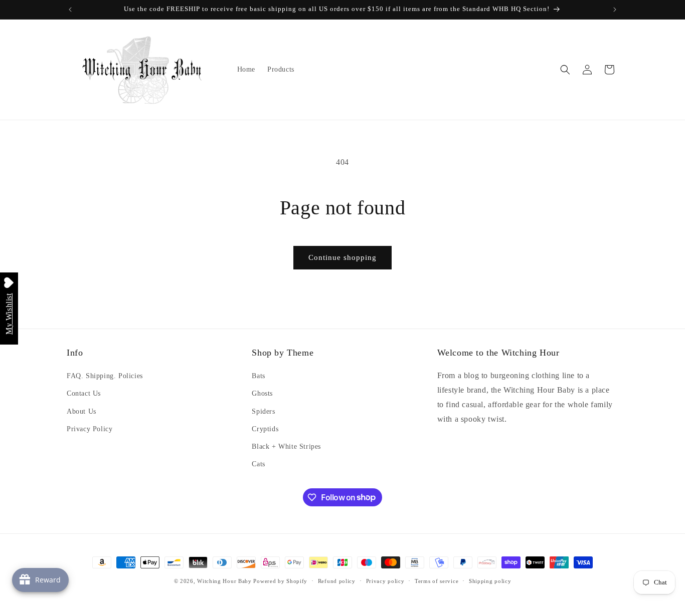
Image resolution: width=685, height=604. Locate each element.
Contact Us (84, 394)
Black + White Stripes (286, 446)
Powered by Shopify (280, 581)
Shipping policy (490, 580)
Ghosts (262, 394)
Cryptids (265, 429)
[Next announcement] (615, 9)
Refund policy (337, 580)
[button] (565, 70)
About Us (81, 411)
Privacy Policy (89, 429)
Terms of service (436, 580)
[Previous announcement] (70, 9)
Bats (258, 376)
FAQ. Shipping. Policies (105, 376)
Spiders (263, 411)
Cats (258, 464)
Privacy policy (385, 580)
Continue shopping (342, 257)
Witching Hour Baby (224, 581)
